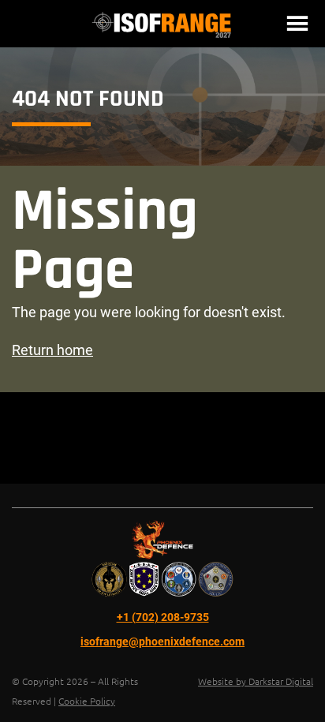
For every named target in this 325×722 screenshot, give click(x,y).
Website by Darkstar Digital (255, 681)
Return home (52, 350)
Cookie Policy (86, 700)
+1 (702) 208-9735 (163, 617)
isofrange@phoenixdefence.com (162, 641)
